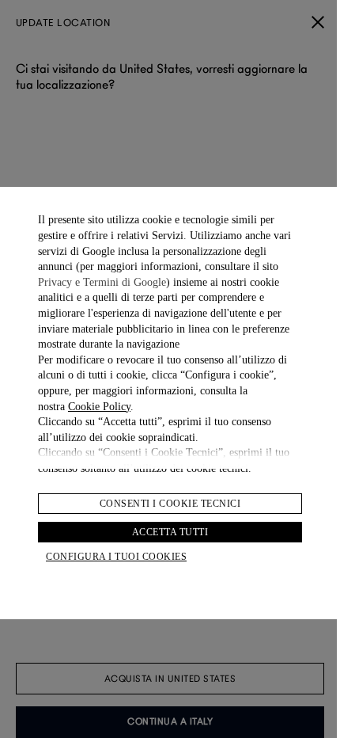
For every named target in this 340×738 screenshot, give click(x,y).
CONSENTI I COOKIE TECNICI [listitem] (170, 503)
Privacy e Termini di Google (102, 282)
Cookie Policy (99, 407)
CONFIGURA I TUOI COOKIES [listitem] (116, 556)
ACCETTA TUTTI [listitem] (170, 532)
